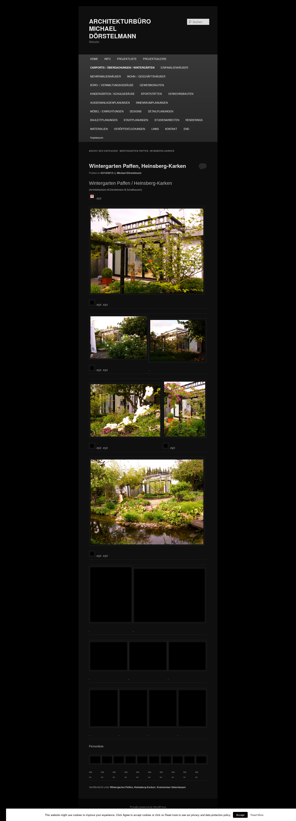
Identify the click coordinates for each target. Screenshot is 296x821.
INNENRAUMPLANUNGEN (152, 102)
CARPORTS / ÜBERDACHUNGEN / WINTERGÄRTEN (122, 67)
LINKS (155, 129)
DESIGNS (136, 111)
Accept (240, 815)
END (186, 129)
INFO (107, 59)
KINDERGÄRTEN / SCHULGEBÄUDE (112, 94)
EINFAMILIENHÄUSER (174, 67)
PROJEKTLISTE (127, 59)
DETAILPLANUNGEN (160, 111)
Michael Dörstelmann (129, 173)
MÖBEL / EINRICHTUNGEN (106, 111)
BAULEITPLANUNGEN (103, 120)
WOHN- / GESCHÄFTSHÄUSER (146, 76)
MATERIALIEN (99, 129)
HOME (94, 59)
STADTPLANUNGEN (136, 120)
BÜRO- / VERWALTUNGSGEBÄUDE (112, 85)
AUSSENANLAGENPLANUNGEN (110, 102)
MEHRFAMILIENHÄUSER (105, 76)
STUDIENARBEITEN (166, 120)
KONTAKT (171, 129)
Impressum (96, 137)
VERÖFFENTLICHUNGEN (129, 129)
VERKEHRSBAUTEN (180, 94)
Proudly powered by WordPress (148, 807)
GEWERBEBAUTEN (152, 85)
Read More (256, 815)
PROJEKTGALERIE (155, 59)
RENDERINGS (194, 120)
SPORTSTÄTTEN (151, 94)
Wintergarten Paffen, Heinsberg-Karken (137, 165)
